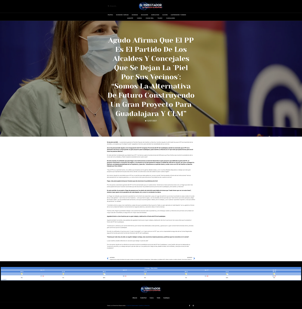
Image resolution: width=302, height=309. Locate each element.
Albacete (134, 298)
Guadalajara (166, 298)
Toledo (158, 298)
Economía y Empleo (122, 15)
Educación (144, 15)
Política (110, 15)
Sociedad (135, 15)
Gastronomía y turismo (178, 15)
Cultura (165, 15)
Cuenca (152, 298)
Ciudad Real (143, 298)
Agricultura (155, 15)
